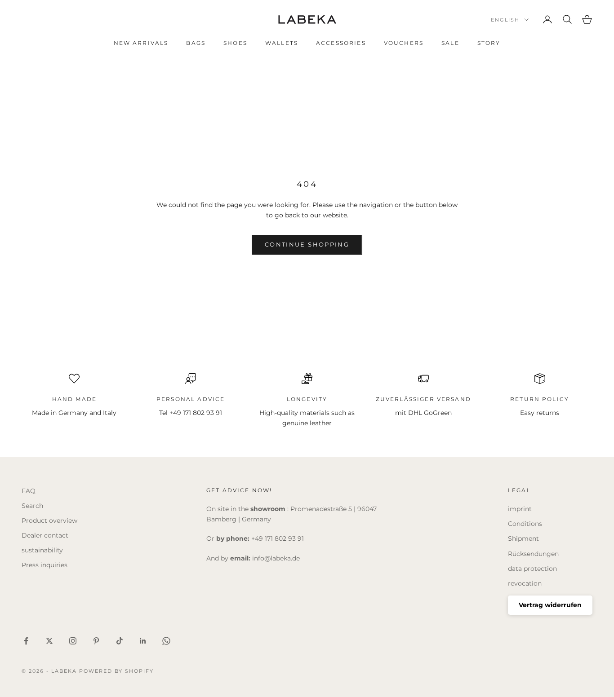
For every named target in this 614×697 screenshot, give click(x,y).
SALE (450, 43)
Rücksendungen (533, 554)
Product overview (49, 520)
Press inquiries (44, 565)
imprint (520, 509)
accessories (341, 43)
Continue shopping (307, 244)
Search (32, 506)
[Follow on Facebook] (26, 640)
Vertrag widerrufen (550, 605)
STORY (489, 43)
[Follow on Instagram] (72, 640)
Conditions (525, 524)
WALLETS (281, 43)
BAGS (195, 43)
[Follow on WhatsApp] (166, 640)
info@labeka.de (276, 558)
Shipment (523, 538)
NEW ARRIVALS (141, 43)
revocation (525, 583)
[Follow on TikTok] (119, 640)
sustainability (42, 550)
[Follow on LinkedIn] (142, 640)
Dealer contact (45, 535)
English (505, 20)
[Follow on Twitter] (49, 640)
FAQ (29, 491)
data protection (532, 569)
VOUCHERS (403, 43)
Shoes (235, 43)
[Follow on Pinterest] (96, 640)
